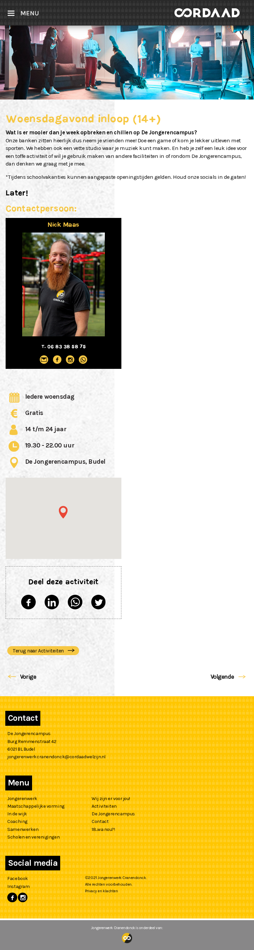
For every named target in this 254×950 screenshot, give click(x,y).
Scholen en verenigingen (33, 837)
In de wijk (17, 814)
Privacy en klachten (101, 891)
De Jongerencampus (113, 814)
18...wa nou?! (103, 829)
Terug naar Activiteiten (39, 651)
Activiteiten (104, 806)
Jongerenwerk (22, 798)
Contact (100, 821)
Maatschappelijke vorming (35, 806)
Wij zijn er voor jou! (111, 798)
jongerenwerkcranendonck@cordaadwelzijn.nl (56, 757)
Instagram (18, 886)
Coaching (17, 821)
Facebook (17, 878)
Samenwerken (22, 829)
